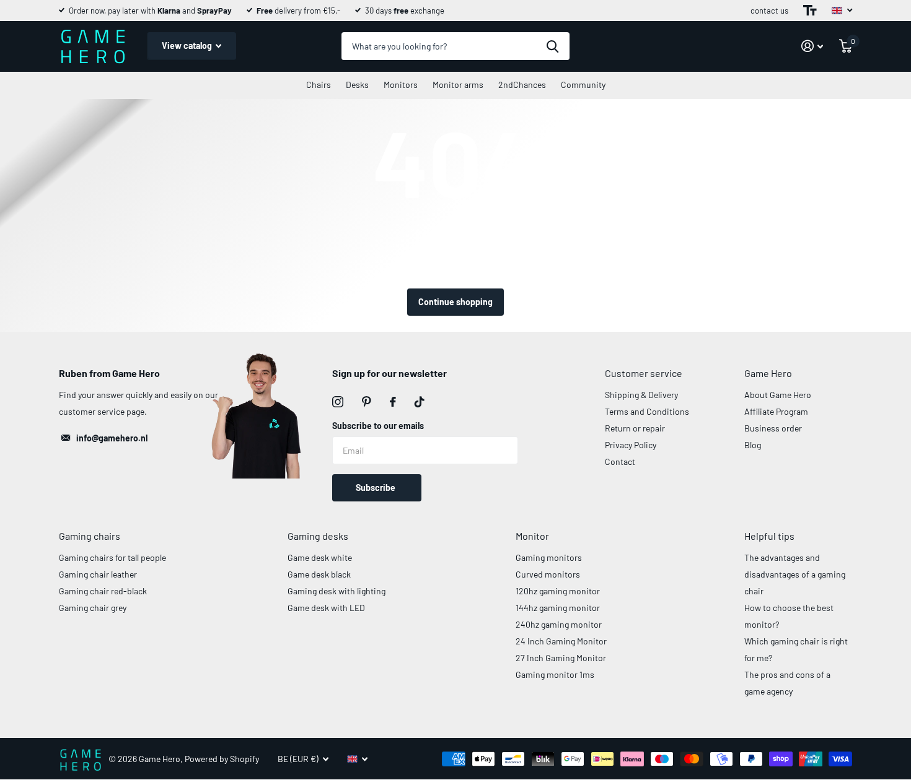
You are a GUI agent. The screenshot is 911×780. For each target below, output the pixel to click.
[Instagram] (337, 401)
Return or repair (635, 428)
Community (583, 84)
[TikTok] (420, 401)
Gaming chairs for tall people (112, 557)
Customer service (643, 373)
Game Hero (768, 373)
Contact (620, 461)
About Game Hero (777, 394)
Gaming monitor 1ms (555, 674)
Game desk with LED (326, 607)
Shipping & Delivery (641, 394)
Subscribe (376, 487)
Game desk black (319, 574)
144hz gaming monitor (558, 607)
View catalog (188, 45)
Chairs (318, 84)
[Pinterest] (366, 401)
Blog (752, 445)
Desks (357, 84)
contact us (769, 10)
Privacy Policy (630, 445)
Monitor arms (458, 84)
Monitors (401, 84)
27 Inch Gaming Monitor (561, 657)
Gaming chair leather (98, 574)
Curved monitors (548, 574)
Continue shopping (455, 302)
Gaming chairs (89, 536)
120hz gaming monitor (558, 591)
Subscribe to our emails (378, 425)
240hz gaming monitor (559, 624)
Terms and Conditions (647, 411)
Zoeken (552, 46)
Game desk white (320, 557)
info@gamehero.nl (111, 438)
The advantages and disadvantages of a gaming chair (794, 574)
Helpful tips (769, 536)
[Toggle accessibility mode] (810, 10)
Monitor (532, 536)
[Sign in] (812, 46)
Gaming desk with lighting (336, 591)
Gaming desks (318, 536)
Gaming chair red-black (103, 591)
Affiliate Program (776, 411)
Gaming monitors (549, 557)
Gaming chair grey (92, 607)
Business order (773, 428)
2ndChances (522, 84)
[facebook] (393, 402)
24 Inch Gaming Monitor (561, 641)
